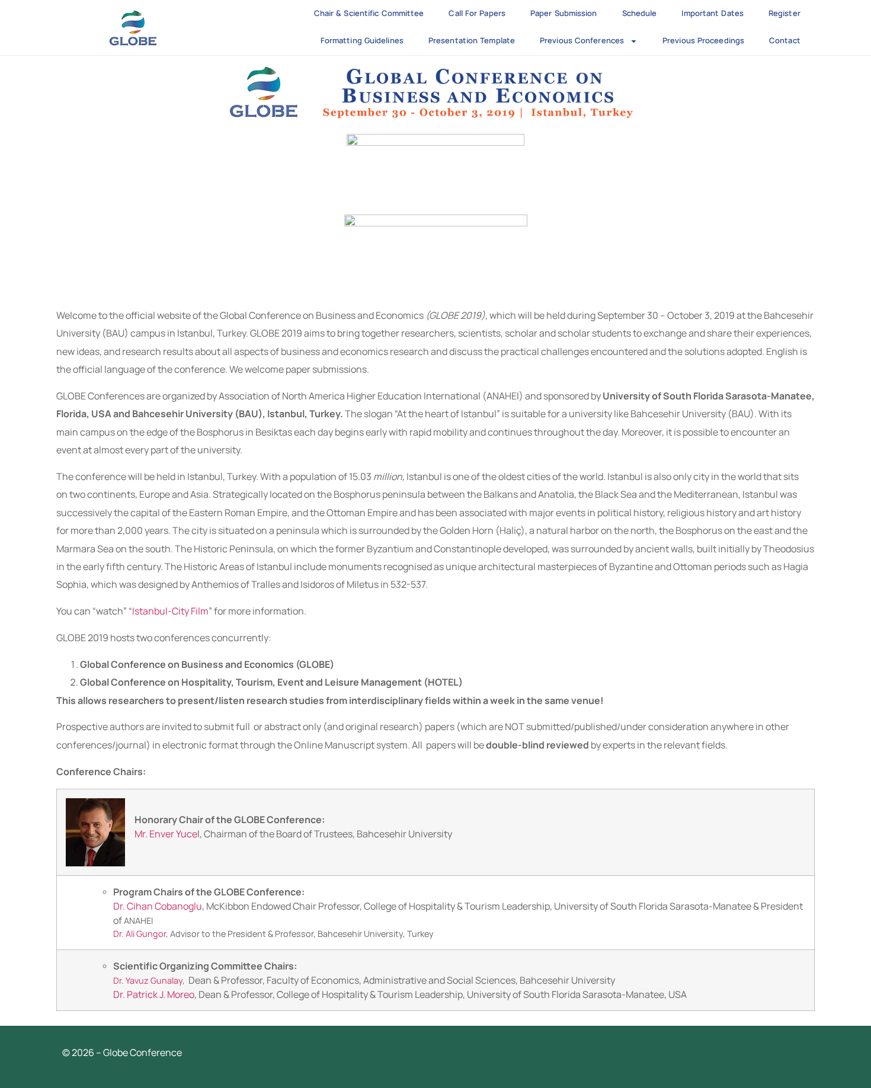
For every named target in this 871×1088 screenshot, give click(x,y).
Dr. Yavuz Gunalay (147, 980)
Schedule (639, 13)
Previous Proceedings (703, 40)
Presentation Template (471, 40)
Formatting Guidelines (362, 40)
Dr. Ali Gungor (139, 933)
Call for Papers (477, 13)
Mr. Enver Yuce (166, 833)
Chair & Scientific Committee (369, 13)
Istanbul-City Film (170, 610)
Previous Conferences (582, 40)
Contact (784, 40)
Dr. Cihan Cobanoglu (157, 906)
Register (784, 13)
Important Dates (712, 13)
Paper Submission (563, 13)
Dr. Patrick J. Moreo (153, 994)
